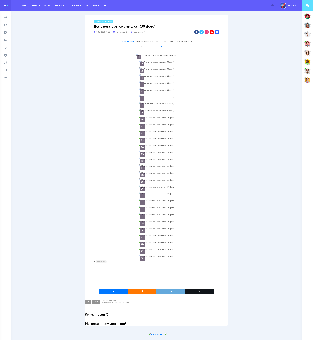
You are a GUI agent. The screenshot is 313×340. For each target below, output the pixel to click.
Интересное (76, 5)
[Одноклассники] (142, 291)
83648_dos (101, 262)
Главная (25, 5)
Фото (87, 5)
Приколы (36, 5)
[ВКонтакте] (113, 291)
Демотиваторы (60, 5)
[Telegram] (170, 291)
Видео (47, 5)
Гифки (96, 5)
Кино (104, 5)
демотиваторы (166, 46)
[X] (199, 291)
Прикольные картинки (103, 21)
